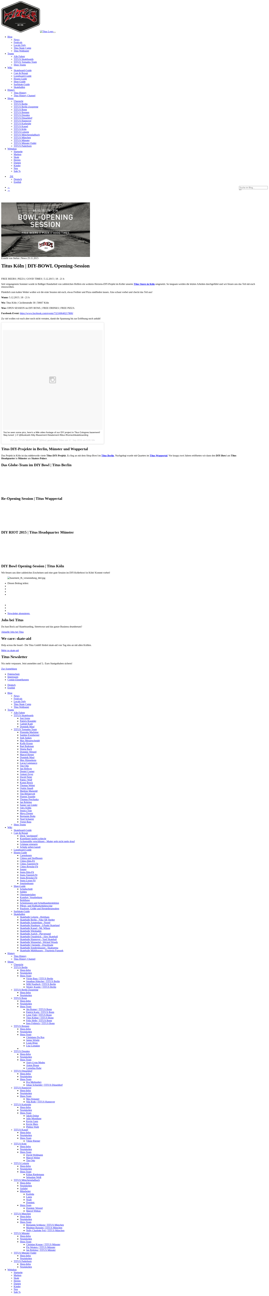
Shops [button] (10, 98)
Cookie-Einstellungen (18, 679)
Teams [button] (10, 53)
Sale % (17, 171)
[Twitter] (9, 591)
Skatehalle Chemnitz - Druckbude (36, 945)
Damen (17, 162)
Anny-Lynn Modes (35, 1062)
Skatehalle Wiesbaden (30, 931)
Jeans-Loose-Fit (27, 880)
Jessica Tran (26, 810)
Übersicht (18, 101)
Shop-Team (25, 975)
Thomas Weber (27, 785)
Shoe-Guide (20, 81)
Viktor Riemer (33, 1141)
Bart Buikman (27, 746)
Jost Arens (25, 718)
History (11, 953)
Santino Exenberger (29, 735)
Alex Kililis (25, 807)
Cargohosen (26, 855)
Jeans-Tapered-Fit (28, 875)
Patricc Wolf (26, 779)
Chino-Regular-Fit (29, 866)
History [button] (11, 90)
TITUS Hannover (22, 120)
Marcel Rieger (27, 754)
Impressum (12, 677)
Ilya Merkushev (34, 1082)
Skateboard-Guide (23, 70)
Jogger (23, 869)
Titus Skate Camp (22, 48)
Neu (16, 168)
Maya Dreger (26, 813)
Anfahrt (24, 1188)
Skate (16, 157)
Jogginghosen (26, 883)
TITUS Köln (20, 129)
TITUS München (22, 137)
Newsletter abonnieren (18, 613)
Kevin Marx (32, 1124)
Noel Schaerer (27, 819)
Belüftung (25, 900)
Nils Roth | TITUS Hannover (40, 1101)
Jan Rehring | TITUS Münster (41, 1250)
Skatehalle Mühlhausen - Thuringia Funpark (41, 950)
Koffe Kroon (26, 743)
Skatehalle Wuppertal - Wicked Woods (39, 942)
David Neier (26, 777)
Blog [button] (9, 36)
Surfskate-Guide (22, 84)
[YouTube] (8, 610)
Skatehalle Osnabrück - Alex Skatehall (39, 936)
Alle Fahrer (19, 56)
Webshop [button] (12, 148)
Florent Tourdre (27, 796)
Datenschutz (13, 674)
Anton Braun (32, 1065)
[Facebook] (9, 586)
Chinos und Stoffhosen (31, 858)
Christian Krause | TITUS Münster (43, 1244)
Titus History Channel (24, 95)
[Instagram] (8, 605)
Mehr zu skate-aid (10, 650)
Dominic (30, 1202)
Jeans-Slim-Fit (27, 872)
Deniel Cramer (27, 771)
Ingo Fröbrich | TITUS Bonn (40, 1023)
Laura (29, 1197)
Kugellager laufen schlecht (33, 838)
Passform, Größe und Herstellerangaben (39, 908)
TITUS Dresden (22, 115)
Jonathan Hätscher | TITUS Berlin (43, 981)
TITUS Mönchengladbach (27, 134)
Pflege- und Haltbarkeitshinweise (36, 905)
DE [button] (11, 176)
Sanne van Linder (28, 805)
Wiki (9, 827)
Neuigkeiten (26, 973)
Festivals (18, 42)
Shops (10, 961)
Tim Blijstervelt (27, 793)
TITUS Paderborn (23, 146)
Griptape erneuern (29, 844)
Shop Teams (20, 64)
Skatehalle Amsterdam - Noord (35, 922)
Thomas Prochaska (29, 799)
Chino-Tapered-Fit (29, 863)
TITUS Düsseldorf (23, 118)
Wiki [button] (9, 67)
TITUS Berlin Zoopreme (26, 106)
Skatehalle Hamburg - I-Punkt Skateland (40, 925)
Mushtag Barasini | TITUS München (44, 1227)
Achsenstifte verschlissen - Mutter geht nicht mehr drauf (47, 841)
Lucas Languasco (28, 763)
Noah (29, 1199)
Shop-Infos (25, 970)
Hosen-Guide (20, 78)
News (16, 39)
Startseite (18, 151)
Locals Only (20, 45)
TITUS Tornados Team (25, 62)
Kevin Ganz (32, 1121)
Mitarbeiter (25, 1191)
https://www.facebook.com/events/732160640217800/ (46, 313)
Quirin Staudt (26, 788)
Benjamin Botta (27, 816)
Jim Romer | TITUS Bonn (39, 1009)
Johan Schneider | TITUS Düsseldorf (44, 1085)
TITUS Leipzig (21, 132)
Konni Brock (26, 782)
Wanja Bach (26, 749)
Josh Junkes (26, 737)
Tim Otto (24, 765)
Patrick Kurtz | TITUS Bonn (40, 1012)
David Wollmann (34, 1155)
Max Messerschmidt (30, 740)
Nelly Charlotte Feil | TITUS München (45, 1230)
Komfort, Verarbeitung (31, 897)
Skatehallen (19, 87)
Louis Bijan (32, 1043)
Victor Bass (25, 821)
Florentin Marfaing (29, 732)
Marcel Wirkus (33, 1211)
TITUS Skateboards (23, 59)
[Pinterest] (9, 589)
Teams (10, 709)
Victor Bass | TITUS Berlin (39, 978)
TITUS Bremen (21, 112)
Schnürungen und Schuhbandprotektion (39, 903)
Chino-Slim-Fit (27, 861)
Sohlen (23, 891)
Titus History (20, 92)
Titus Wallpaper (21, 50)
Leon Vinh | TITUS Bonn (39, 1015)
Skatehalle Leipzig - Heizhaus (34, 917)
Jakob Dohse (32, 1115)
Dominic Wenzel (28, 751)
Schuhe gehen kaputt (30, 847)
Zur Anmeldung (9, 668)
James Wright (32, 1040)
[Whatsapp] (9, 594)
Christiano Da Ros (35, 1037)
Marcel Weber (33, 1157)
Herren (17, 160)
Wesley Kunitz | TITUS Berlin (41, 987)
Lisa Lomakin (33, 1045)
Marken (17, 154)
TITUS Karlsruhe (22, 123)
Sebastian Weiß (33, 1177)
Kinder (17, 165)
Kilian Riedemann (35, 1174)
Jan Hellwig (26, 768)
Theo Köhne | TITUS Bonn (40, 1017)
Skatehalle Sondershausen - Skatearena (39, 947)
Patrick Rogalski (28, 721)
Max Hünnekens (28, 760)
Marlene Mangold (29, 791)
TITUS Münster (22, 140)
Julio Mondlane (33, 1118)
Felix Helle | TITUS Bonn (39, 1020)
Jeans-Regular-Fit (28, 877)
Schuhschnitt (26, 889)
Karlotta (30, 1194)
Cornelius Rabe (33, 1068)
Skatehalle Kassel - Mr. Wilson (35, 928)
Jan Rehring (26, 802)
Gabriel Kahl (26, 723)
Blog (9, 693)
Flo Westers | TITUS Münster (40, 1247)
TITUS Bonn (20, 109)
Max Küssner (32, 1099)
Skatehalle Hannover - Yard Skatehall (38, 939)
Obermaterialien (28, 894)
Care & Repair (21, 73)
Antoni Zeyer (26, 774)
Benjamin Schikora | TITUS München (45, 1225)
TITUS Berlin (21, 104)
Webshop (12, 1269)
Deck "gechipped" (29, 835)
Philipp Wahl (32, 1127)
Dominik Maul (27, 726)
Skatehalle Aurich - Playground (35, 933)
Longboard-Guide (22, 76)
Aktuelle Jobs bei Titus (12, 632)
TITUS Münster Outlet (25, 143)
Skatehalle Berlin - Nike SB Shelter (37, 919)
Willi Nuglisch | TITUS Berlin (41, 984)
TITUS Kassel (21, 126)
